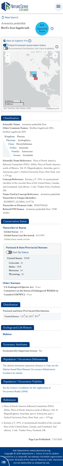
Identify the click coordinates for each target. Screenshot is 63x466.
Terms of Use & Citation (47, 453)
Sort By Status (21, 252)
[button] (7, 55)
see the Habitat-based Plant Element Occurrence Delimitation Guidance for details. (30, 369)
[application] (31, 80)
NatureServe (27, 453)
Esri (57, 108)
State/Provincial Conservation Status (27, 45)
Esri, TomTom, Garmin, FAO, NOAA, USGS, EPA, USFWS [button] (25, 108)
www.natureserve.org (40, 450)
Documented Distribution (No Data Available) (31, 48)
